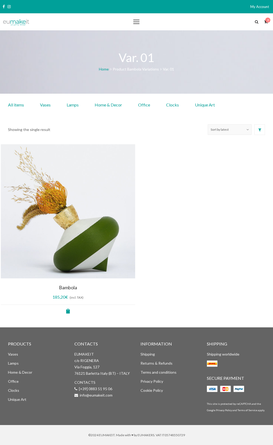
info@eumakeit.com (96, 395)
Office (144, 104)
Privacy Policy (151, 381)
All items (16, 104)
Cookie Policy (151, 390)
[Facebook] (4, 7)
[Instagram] (9, 7)
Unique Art (205, 104)
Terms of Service (247, 410)
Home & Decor (108, 104)
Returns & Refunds (156, 363)
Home (104, 69)
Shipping (147, 354)
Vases (45, 104)
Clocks (172, 104)
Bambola (68, 287)
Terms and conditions (158, 372)
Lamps (73, 104)
